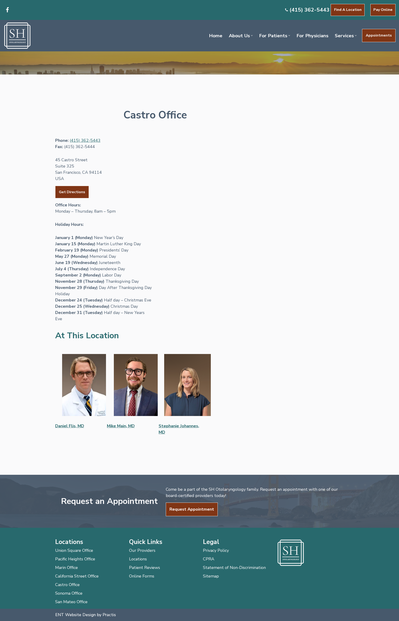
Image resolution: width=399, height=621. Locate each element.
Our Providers (142, 550)
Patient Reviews (144, 567)
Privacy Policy (216, 550)
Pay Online (383, 9)
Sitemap (211, 576)
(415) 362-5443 (309, 9)
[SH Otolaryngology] (17, 36)
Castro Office (67, 584)
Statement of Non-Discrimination (234, 567)
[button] (252, 35)
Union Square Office (74, 550)
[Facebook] (7, 10)
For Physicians (312, 35)
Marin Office (66, 567)
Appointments (379, 35)
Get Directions (72, 192)
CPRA (208, 559)
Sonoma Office (68, 593)
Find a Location (348, 9)
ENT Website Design (75, 615)
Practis (109, 615)
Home (215, 35)
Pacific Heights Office (75, 559)
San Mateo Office (71, 602)
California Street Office (77, 576)
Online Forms (141, 576)
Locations (138, 559)
